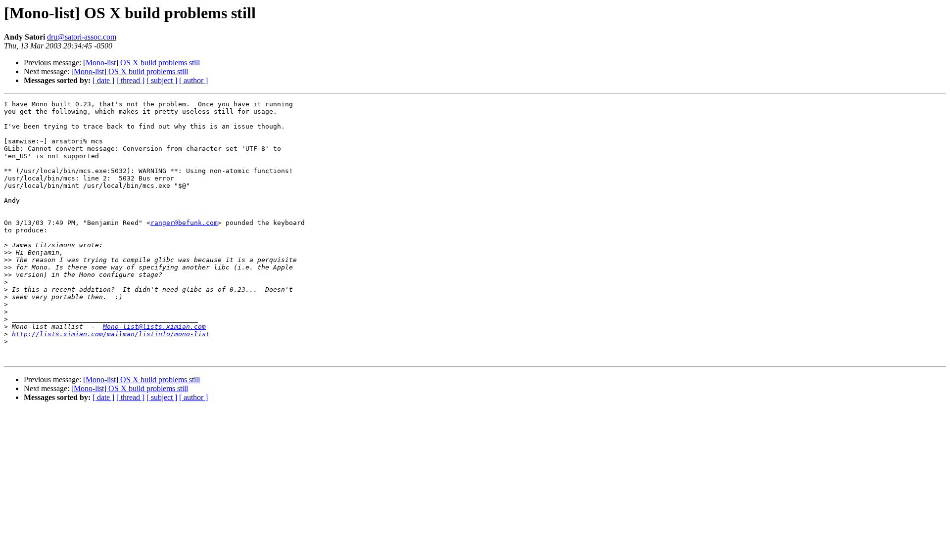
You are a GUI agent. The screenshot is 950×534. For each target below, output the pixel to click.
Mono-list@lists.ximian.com (154, 326)
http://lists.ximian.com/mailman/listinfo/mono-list (111, 334)
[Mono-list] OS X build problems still (141, 62)
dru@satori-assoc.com (81, 37)
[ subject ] (161, 80)
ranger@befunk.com (184, 222)
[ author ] (193, 80)
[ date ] (103, 80)
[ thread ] (130, 80)
